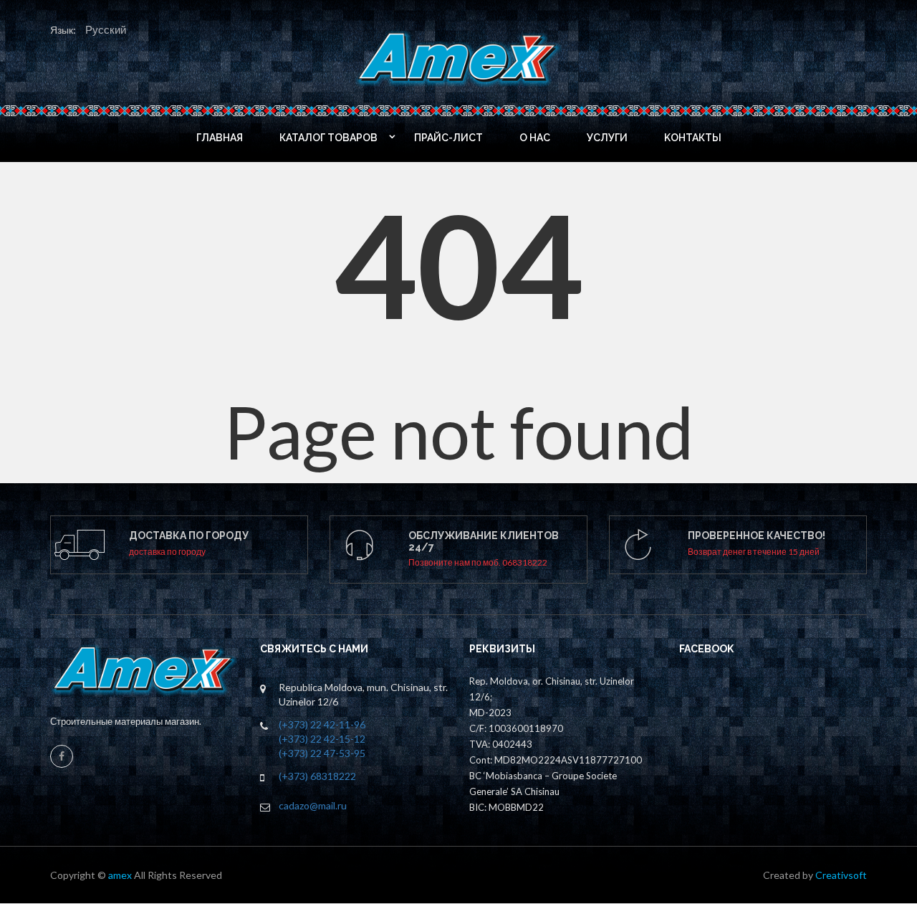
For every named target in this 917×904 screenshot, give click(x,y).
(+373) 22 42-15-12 (322, 739)
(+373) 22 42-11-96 (322, 724)
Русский (105, 29)
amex (121, 875)
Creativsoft (841, 875)
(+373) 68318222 (317, 776)
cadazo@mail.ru (313, 805)
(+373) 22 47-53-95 (322, 753)
